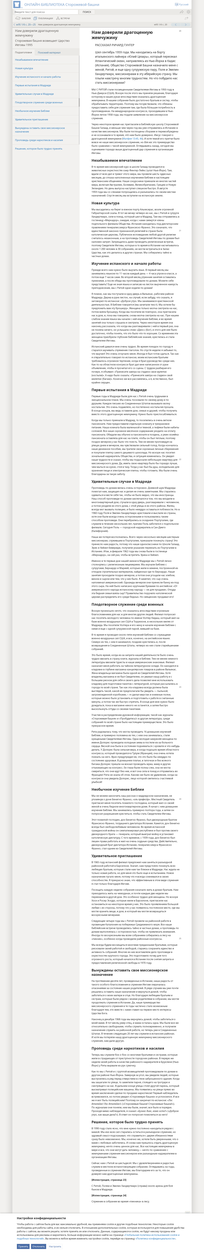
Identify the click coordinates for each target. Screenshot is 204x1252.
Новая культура (24, 68)
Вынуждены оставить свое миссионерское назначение (40, 129)
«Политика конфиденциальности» (155, 1238)
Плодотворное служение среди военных (39, 102)
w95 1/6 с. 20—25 (26, 24)
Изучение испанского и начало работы (38, 76)
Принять (23, 1246)
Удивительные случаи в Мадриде (34, 94)
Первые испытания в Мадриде (33, 85)
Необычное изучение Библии (32, 111)
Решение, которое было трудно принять (38, 148)
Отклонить (38, 1246)
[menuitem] (188, 11)
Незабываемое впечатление (31, 59)
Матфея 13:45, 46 (132, 138)
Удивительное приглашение (31, 119)
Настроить (55, 1246)
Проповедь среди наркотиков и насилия (39, 140)
